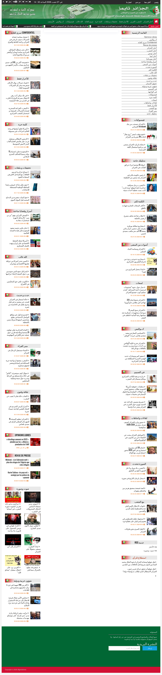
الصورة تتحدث (151, 67)
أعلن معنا (147, 2)
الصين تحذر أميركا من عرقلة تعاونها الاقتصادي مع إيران (17, 262)
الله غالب (79, 21)
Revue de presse (150, 45)
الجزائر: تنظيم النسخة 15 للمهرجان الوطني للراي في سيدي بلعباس (19, 421)
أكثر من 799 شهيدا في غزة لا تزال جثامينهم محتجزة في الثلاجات (17, 587)
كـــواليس (60, 21)
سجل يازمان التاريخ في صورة (133, 478)
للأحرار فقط (123, 21)
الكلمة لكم (153, 69)
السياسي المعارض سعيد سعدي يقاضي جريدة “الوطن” (134, 334)
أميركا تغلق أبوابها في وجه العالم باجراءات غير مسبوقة (18, 129)
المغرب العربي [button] (136, 21)
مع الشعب (153, 108)
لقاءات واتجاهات (150, 102)
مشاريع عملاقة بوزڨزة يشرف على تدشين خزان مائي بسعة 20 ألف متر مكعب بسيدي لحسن (134, 230)
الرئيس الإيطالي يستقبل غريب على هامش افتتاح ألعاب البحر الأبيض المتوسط (18, 141)
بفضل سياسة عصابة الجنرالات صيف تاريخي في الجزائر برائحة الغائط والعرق (18, 39)
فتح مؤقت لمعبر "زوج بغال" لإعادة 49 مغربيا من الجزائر (134, 135)
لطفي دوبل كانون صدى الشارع (32, 526)
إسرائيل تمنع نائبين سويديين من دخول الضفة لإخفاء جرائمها (17, 272)
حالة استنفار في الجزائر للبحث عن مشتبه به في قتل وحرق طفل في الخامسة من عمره (18, 303)
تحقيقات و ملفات (110, 21)
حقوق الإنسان (151, 83)
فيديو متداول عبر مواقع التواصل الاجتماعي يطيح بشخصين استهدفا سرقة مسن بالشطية (18, 318)
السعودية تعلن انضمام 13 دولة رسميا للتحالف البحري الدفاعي (19, 154)
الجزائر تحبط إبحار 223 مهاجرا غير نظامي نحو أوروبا (135, 301)
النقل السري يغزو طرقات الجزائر (135, 530)
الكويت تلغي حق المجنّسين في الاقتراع (18, 282)
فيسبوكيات (70, 21)
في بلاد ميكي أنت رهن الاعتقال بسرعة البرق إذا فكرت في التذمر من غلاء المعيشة (17, 98)
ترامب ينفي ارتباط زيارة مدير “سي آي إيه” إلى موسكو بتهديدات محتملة (18, 615)
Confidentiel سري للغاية (147, 42)
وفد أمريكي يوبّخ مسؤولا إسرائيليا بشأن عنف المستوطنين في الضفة (92, 26)
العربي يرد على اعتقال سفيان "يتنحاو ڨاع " (13, 570)
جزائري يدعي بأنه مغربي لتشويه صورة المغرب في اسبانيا (13, 506)
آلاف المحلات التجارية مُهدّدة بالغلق (134, 206)
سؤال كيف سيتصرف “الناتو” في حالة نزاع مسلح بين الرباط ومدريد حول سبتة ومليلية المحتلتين (17, 377)
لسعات (154, 100)
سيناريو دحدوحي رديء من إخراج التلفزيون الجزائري (135, 260)
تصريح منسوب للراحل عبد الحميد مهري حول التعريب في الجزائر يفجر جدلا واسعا (134, 404)
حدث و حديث (151, 80)
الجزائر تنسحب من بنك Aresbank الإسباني (136, 125)
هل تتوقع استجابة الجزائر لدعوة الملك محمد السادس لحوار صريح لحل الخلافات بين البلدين (139, 563)
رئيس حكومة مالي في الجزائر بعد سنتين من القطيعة (135, 176)
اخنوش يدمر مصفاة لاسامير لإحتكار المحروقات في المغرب (33, 508)
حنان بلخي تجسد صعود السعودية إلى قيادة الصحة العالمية (19, 230)
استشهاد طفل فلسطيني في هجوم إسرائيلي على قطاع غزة (134, 519)
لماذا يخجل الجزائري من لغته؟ (136, 270)
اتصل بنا (128, 2)
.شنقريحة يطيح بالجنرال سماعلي (33, 568)
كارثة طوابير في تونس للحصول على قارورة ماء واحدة (13, 528)
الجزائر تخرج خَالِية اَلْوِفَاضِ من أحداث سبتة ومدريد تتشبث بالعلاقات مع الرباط (134, 345)
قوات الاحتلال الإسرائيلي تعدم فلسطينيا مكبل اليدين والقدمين (135, 508)
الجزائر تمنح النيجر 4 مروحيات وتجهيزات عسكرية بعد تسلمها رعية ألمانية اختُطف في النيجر (134, 314)
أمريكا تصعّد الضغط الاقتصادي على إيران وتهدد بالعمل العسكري (19, 243)
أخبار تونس (152, 53)
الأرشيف (51, 21)
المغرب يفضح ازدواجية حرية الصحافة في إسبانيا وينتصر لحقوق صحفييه (17, 363)
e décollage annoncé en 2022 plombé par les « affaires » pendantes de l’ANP (18, 442)
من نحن (138, 2)
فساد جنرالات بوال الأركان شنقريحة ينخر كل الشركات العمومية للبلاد (18, 85)
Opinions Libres (150, 37)
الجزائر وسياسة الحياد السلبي (136, 250)
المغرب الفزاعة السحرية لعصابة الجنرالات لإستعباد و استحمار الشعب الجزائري (19, 110)
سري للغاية (89, 21)
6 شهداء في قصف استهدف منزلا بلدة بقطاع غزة (24, 26)
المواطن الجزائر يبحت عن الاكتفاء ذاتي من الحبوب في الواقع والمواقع (135, 437)
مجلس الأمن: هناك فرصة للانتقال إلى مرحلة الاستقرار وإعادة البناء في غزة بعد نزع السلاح (18, 601)
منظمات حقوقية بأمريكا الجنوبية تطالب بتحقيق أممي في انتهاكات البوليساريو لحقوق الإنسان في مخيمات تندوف (134, 390)
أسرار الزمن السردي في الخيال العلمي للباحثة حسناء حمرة (18, 409)
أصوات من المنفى (150, 64)
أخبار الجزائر (148, 21)
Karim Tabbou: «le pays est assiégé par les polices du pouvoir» (18, 475)
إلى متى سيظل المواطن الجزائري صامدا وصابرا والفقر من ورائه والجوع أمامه (18, 52)
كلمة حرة (98, 21)
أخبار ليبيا (153, 56)
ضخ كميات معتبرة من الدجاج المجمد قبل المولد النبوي (17, 198)
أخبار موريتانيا (151, 58)
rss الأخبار (153, 546)
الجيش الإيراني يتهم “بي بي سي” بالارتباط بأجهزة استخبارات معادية (18, 217)
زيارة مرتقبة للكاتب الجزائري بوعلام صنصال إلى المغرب (134, 377)
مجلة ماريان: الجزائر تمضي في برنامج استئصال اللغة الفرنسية (134, 147)
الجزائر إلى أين (13, 546)
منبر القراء (153, 111)
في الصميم (152, 89)
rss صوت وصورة (150, 550)
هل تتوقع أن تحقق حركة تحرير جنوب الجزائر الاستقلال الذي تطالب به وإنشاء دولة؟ (140, 570)
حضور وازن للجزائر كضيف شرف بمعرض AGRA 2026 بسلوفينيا (135, 424)
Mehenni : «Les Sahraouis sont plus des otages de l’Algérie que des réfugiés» (17, 462)
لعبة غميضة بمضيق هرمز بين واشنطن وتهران (134, 489)
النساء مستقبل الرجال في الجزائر (18, 351)
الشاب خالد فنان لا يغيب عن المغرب (18, 397)
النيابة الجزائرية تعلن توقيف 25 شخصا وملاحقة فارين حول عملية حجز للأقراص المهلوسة (18, 332)
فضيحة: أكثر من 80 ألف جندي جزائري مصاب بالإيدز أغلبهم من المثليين (17, 65)
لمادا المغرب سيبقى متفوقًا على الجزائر (33, 549)
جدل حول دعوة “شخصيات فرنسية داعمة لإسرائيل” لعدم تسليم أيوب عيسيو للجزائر (134, 289)
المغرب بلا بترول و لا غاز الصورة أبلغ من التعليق (136, 469)
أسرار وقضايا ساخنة (149, 61)
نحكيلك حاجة (152, 113)
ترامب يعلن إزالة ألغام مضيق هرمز (55, 26)
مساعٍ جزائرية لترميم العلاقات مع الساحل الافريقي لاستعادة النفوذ (18, 174)
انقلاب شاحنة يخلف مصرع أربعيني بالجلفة (135, 216)
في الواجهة (152, 91)
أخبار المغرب (152, 50)
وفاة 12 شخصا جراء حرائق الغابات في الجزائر (135, 166)
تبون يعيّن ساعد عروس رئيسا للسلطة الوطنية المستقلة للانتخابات (17, 187)
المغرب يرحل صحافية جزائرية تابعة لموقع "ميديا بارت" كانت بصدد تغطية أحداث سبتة (134, 187)
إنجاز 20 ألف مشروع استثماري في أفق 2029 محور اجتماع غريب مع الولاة (135, 450)
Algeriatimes (22, 669)
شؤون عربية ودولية (149, 86)
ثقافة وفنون (152, 78)
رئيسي (156, 2)
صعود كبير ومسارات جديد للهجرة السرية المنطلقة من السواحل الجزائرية (135, 358)
